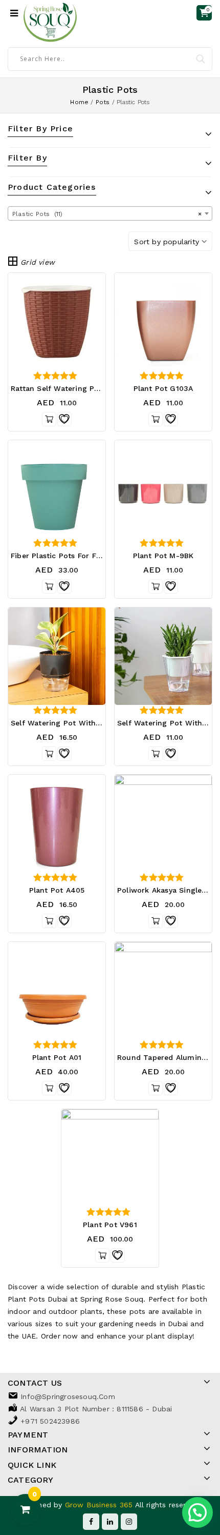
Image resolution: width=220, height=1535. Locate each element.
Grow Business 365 (100, 1505)
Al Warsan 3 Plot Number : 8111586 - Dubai (96, 1409)
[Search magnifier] (200, 59)
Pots (103, 102)
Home (79, 102)
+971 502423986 (50, 1421)
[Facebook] (91, 1521)
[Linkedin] (110, 1521)
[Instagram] (129, 1521)
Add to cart (155, 921)
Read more (49, 419)
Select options (155, 419)
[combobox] (110, 213)
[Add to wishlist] (64, 419)
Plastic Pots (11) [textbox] (107, 214)
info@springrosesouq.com (67, 1396)
